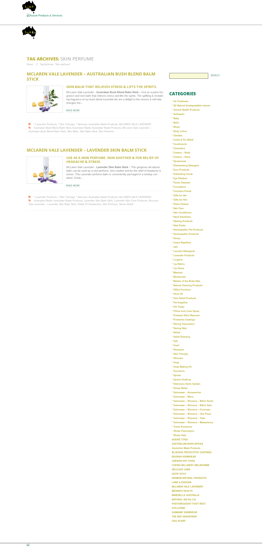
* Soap (175, 362)
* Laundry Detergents (183, 251)
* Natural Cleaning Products (187, 285)
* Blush (176, 126)
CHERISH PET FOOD (183, 460)
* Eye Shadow (179, 178)
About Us (72, 18)
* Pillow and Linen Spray (185, 311)
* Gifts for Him (179, 199)
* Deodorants (179, 161)
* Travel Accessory (182, 426)
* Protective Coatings (183, 319)
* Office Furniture (181, 289)
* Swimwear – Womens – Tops (188, 418)
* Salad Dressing (181, 336)
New (160, 18)
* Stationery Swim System (186, 383)
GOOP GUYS (179, 473)
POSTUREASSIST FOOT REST (189, 503)
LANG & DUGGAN (181, 482)
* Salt (175, 341)
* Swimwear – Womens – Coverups (191, 409)
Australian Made (81, 128)
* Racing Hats (179, 328)
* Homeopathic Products (185, 234)
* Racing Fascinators (183, 323)
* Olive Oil (177, 293)
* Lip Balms (178, 263)
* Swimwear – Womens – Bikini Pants (192, 401)
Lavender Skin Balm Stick (98, 200)
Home (42, 18)
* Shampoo (178, 349)
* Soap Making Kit (182, 366)
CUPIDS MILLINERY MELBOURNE (190, 465)
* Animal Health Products (186, 109)
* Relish (176, 332)
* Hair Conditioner (182, 212)
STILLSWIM (178, 508)
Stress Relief (126, 204)
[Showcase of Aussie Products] (28, 544)
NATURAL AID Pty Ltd (184, 499)
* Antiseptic (178, 114)
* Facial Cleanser (181, 182)
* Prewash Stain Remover (186, 315)
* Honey (176, 238)
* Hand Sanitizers (181, 216)
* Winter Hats (179, 435)
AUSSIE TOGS (180, 439)
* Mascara (177, 272)
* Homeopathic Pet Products (187, 229)
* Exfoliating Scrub (182, 174)
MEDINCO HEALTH (182, 490)
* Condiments (179, 144)
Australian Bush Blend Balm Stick (52, 128)
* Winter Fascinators (183, 430)
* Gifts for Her (179, 195)
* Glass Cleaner (180, 204)
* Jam (175, 246)
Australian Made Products (103, 124)
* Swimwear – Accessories (186, 392)
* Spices (176, 375)
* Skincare (81, 124)
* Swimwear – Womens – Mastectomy (192, 422)
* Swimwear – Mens (182, 396)
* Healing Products (182, 221)
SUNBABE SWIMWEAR (184, 512)
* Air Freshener (180, 101)
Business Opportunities (220, 20)
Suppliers (102, 18)
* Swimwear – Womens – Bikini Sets (192, 405)
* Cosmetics (178, 148)
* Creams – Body (181, 152)
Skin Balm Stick (88, 131)
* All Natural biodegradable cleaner (191, 105)
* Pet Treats (178, 306)
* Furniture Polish (181, 191)
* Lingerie (177, 259)
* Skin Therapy (66, 124)
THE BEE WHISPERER (184, 516)
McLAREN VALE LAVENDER (135, 124)
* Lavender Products (45, 124)
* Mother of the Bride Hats (186, 281)
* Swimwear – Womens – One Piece (191, 413)
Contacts (190, 18)
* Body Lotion (179, 131)
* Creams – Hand (181, 156)
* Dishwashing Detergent (185, 165)
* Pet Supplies (179, 302)
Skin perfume (106, 131)
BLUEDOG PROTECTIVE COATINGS (192, 452)
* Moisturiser (179, 276)
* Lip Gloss (178, 268)
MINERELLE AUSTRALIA (185, 495)
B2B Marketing (41, 32)
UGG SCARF (179, 520)
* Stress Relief (179, 388)
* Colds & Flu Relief (182, 139)
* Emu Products (180, 169)
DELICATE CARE (181, 469)
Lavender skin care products (130, 200)
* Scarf (175, 345)
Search (131, 18)
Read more (73, 110)
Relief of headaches (89, 204)
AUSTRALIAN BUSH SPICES (187, 443)
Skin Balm (72, 131)
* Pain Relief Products (184, 298)
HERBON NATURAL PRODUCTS (189, 478)
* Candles (177, 135)
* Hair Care (178, 208)
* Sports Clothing (181, 379)
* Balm (175, 122)
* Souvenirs (178, 371)
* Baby (175, 118)
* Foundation (179, 186)
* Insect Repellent (181, 242)
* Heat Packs (179, 225)
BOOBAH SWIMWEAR (184, 456)
